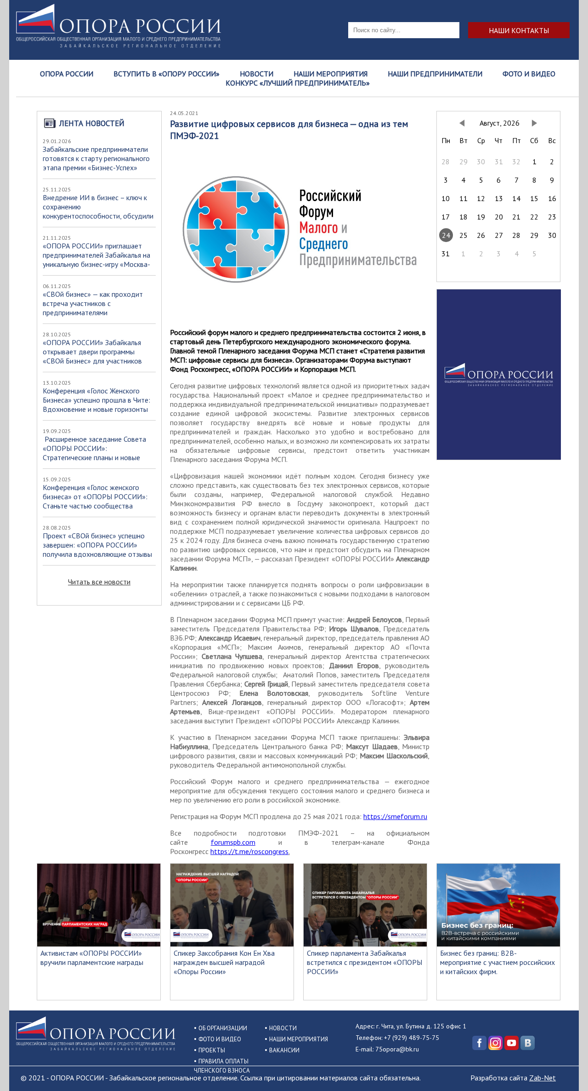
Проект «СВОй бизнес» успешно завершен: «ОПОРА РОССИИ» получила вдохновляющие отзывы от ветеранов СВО (97, 549)
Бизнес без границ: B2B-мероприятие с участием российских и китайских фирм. (497, 962)
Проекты (211, 1050)
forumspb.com (233, 842)
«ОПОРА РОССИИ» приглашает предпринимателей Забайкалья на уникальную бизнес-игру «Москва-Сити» (96, 259)
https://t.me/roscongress (249, 851)
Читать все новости (99, 581)
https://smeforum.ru (395, 816)
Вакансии (284, 1050)
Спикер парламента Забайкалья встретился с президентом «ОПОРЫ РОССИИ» (364, 962)
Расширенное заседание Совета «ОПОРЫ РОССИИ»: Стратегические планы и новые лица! (94, 452)
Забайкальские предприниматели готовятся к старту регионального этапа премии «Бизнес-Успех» (96, 158)
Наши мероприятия (331, 73)
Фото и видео (529, 73)
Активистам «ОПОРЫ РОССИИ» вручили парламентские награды (91, 957)
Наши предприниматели (435, 73)
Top (566, 1069)
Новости (256, 73)
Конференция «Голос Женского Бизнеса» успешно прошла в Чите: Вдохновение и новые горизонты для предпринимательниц (96, 404)
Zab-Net (542, 1077)
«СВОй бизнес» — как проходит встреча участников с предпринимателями (93, 303)
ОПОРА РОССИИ (66, 73)
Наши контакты (519, 30)
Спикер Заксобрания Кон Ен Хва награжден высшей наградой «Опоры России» (224, 962)
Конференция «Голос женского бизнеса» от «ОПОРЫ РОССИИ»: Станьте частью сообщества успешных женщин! (95, 501)
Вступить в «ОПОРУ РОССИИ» (166, 73)
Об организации (222, 1028)
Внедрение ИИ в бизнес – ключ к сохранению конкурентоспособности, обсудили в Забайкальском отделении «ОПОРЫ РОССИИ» (98, 216)
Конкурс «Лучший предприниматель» (298, 82)
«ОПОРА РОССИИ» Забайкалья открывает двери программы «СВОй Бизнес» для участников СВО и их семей (92, 356)
